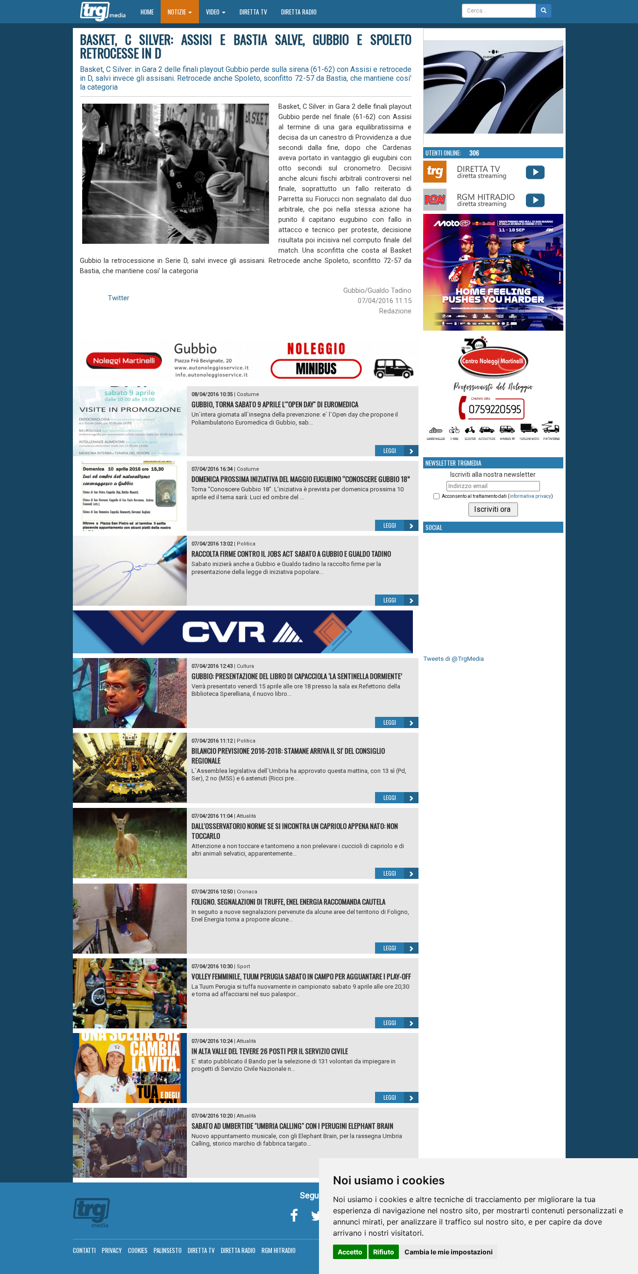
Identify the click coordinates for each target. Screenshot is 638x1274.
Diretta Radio (299, 11)
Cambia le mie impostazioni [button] (448, 1252)
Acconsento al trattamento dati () (497, 496)
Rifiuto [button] (383, 1252)
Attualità (246, 816)
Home (151, 11)
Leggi (389, 450)
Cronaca (247, 892)
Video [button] (213, 11)
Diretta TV (253, 11)
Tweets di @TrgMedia (453, 658)
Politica (246, 544)
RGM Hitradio (279, 1250)
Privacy (112, 1250)
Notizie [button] (177, 11)
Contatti (84, 1250)
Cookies (138, 1250)
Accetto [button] (350, 1252)
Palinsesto (168, 1250)
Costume (248, 394)
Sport (243, 966)
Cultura (245, 666)
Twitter (118, 298)
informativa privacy (530, 496)
